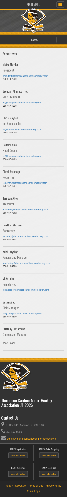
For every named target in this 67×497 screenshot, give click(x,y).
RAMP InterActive (16, 485)
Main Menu (33, 4)
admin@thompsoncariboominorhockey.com (31, 438)
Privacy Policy (53, 485)
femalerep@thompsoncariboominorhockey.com (26, 289)
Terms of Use (35, 485)
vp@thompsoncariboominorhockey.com (22, 102)
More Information (18, 455)
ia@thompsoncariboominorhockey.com (22, 129)
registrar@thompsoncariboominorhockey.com (25, 182)
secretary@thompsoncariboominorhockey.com (25, 236)
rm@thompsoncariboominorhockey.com (22, 313)
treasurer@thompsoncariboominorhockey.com (25, 209)
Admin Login (33, 491)
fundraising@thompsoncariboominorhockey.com (26, 263)
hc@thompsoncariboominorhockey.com (22, 156)
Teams (33, 40)
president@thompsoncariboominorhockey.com (25, 75)
